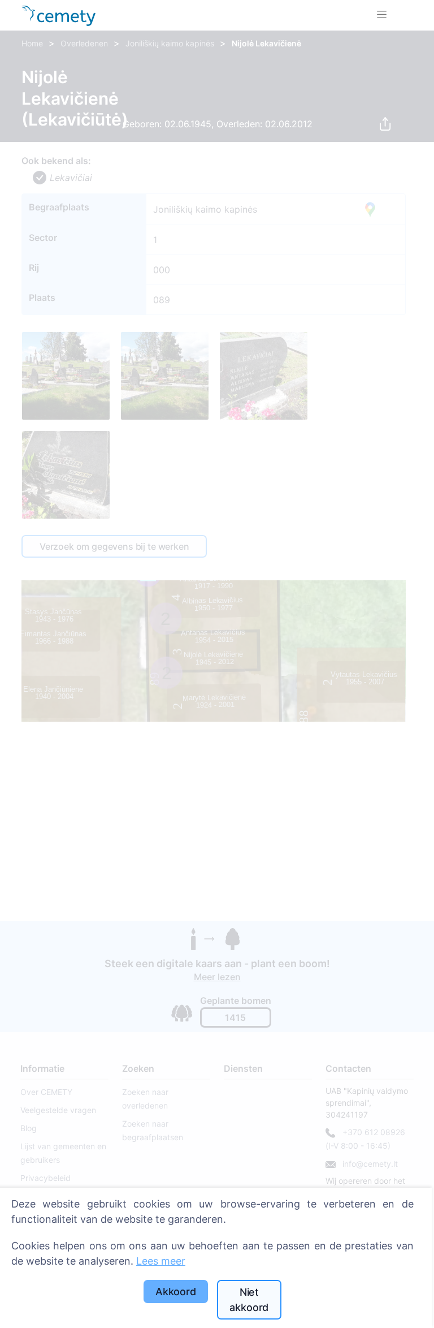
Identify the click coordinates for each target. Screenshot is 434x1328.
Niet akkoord (248, 1299)
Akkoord (175, 1291)
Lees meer (160, 1261)
